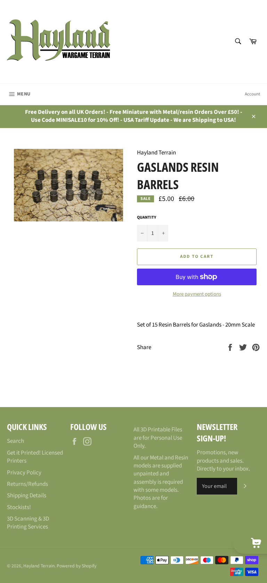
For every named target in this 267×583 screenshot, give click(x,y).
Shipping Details (26, 495)
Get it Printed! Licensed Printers (35, 457)
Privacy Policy (24, 472)
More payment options (197, 294)
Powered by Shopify (76, 566)
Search (15, 441)
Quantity (146, 217)
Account (252, 94)
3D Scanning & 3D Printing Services (28, 523)
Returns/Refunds (27, 484)
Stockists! (19, 507)
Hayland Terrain (39, 566)
